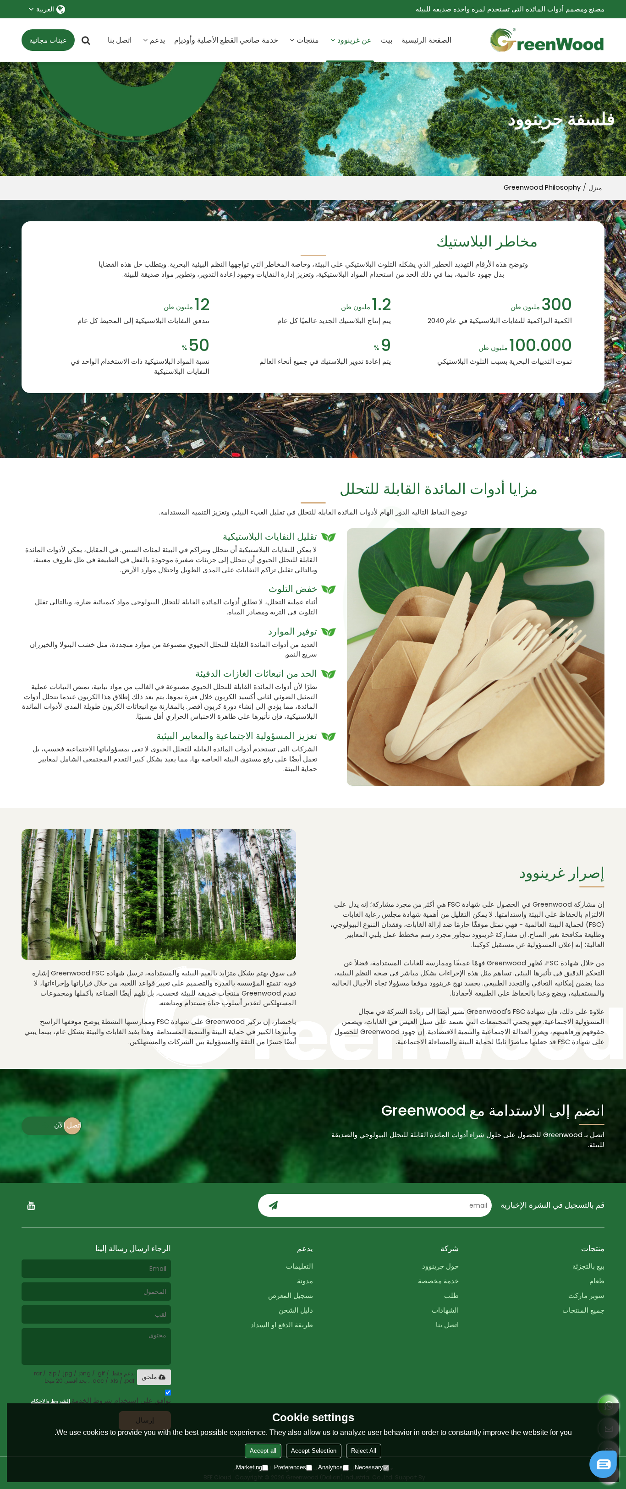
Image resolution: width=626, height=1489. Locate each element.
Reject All (363, 1450)
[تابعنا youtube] (31, 1205)
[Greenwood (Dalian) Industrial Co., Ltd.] (547, 40)
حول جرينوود (440, 1266)
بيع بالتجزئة (588, 1266)
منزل (595, 187)
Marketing (249, 1467)
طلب (451, 1295)
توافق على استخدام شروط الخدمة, (101, 1400)
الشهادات (445, 1310)
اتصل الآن (67, 1125)
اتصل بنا (120, 40)
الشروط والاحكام (50, 1401)
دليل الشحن (296, 1310)
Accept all (263, 1450)
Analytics (330, 1467)
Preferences (290, 1467)
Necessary (369, 1467)
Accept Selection (313, 1450)
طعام (596, 1281)
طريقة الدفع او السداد (282, 1325)
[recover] (603, 1475)
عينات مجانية (48, 40)
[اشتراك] (273, 1205)
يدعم (157, 40)
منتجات (308, 40)
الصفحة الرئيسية (426, 40)
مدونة (305, 1281)
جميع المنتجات (583, 1310)
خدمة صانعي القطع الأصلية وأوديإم (226, 40)
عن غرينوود (354, 40)
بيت (386, 40)
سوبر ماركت (586, 1295)
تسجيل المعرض (290, 1295)
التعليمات (299, 1266)
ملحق (149, 1376)
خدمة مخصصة (438, 1281)
